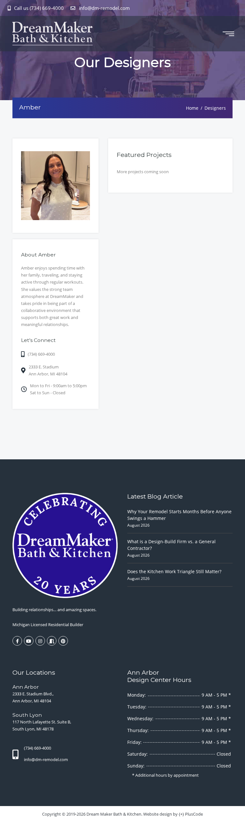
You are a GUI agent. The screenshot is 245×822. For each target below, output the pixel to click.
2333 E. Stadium (48, 370)
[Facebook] (17, 641)
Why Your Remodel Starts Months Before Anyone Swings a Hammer (179, 514)
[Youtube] (28, 641)
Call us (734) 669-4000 (39, 8)
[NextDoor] (51, 641)
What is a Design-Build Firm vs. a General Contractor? (171, 544)
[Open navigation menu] (228, 34)
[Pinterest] (63, 641)
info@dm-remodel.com (104, 8)
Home (192, 108)
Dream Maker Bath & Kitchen (113, 814)
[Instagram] (40, 641)
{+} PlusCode (191, 814)
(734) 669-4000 (41, 354)
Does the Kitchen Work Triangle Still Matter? (174, 571)
